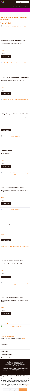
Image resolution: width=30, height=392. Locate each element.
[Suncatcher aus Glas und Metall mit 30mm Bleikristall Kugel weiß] (15, 178)
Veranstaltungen (10, 362)
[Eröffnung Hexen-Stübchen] (15, 330)
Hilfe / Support (16, 362)
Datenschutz (22, 364)
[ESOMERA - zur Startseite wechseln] (7, 2)
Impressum (20, 365)
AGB (16, 365)
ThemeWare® (15, 372)
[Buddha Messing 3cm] (15, 141)
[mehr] (23, 338)
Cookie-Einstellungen (6, 361)
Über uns (26, 361)
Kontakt (21, 362)
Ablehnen (5, 390)
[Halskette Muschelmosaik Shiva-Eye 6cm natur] (15, 31)
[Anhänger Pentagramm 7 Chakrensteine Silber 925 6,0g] (15, 105)
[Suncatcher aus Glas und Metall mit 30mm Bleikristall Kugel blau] (15, 252)
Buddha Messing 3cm (6, 150)
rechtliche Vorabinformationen (17, 361)
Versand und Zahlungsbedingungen (15, 363)
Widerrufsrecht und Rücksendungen (12, 364)
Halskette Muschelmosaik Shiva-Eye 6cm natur (13, 40)
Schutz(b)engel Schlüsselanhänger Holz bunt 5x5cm (15, 77)
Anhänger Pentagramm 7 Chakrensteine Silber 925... (14, 114)
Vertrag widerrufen (11, 365)
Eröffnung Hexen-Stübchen (7, 336)
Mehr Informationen (24, 385)
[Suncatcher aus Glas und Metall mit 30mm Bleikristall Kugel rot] (15, 288)
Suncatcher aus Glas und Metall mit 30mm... (12, 187)
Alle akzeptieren (14, 390)
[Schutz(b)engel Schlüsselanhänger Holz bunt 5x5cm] (15, 68)
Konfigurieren (23, 390)
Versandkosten (11, 368)
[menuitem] (3, 5)
